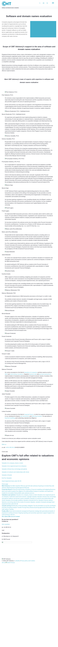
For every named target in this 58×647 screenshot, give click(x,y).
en (43, 3)
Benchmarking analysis (11, 507)
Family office (5, 511)
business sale (32, 374)
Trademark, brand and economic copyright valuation (23, 496)
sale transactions (24, 416)
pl (47, 3)
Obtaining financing (12, 487)
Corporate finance (7, 489)
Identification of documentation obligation (22, 505)
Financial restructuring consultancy (21, 489)
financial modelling (10, 418)
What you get (24, 485)
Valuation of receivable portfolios (14, 500)
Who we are (11, 516)
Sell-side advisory (33, 485)
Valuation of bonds (28, 500)
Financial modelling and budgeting (40, 489)
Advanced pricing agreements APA (39, 507)
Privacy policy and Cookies (27, 560)
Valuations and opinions (9, 494)
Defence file (52, 507)
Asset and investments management (19, 511)
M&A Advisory (6, 485)
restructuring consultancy (16, 374)
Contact (17, 516)
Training (11, 509)
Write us (4, 444)
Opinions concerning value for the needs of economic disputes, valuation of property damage (26, 502)
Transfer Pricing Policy (23, 507)
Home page (5, 484)
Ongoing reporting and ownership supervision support (32, 513)
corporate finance (29, 414)
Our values (5, 516)
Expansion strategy (34, 511)
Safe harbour (5, 509)
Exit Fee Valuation (38, 500)
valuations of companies (30, 372)
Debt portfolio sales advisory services (24, 493)
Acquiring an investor (43, 485)
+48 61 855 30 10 (10, 447)
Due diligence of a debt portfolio (24, 491)
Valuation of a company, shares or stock (26, 494)
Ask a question (6, 524)
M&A (6, 374)
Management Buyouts (23, 487)
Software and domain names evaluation (10, 7)
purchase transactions (45, 374)
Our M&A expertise (15, 485)
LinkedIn (17, 560)
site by (4, 562)
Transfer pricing (6, 505)
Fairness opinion (48, 500)
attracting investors (37, 416)
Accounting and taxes (12, 513)
